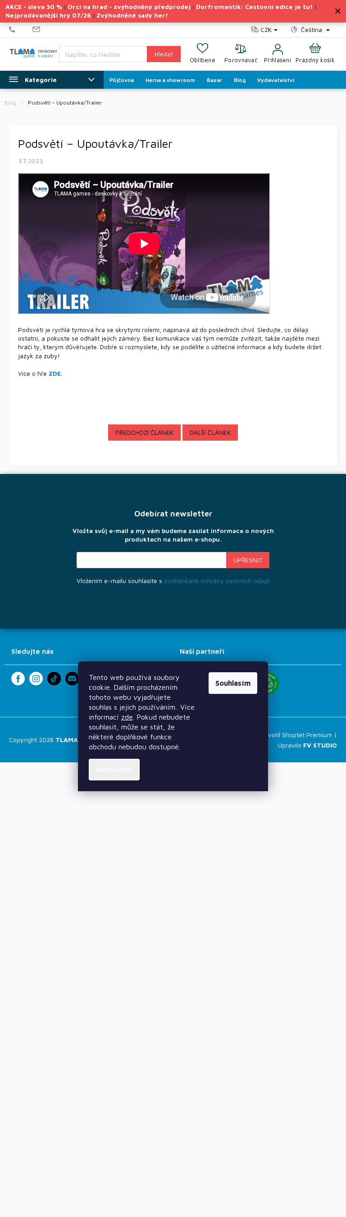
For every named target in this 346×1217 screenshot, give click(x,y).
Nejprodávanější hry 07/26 (48, 15)
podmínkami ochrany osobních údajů (216, 580)
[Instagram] (36, 678)
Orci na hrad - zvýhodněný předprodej (129, 6)
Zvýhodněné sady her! (132, 15)
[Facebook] (18, 678)
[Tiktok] (54, 678)
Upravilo (307, 745)
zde (127, 717)
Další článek (210, 432)
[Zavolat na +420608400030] (20, 29)
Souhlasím (232, 683)
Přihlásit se (247, 560)
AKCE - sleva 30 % (33, 6)
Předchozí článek (144, 432)
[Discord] (72, 678)
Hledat (164, 54)
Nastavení (114, 770)
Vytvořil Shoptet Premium (295, 734)
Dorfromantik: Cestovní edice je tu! (254, 6)
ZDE (55, 373)
